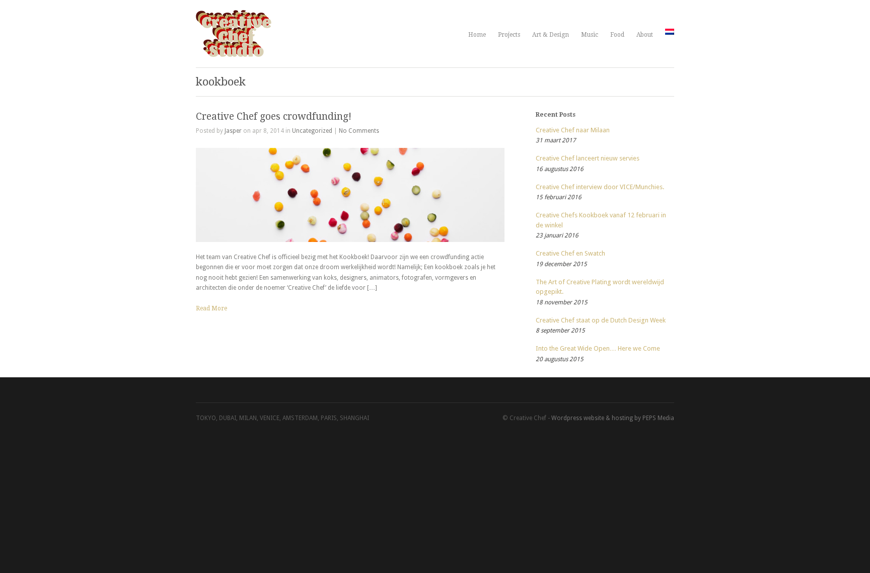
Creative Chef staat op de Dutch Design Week (601, 320)
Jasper (233, 130)
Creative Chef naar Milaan (573, 130)
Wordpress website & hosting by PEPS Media (612, 418)
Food (617, 34)
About (644, 34)
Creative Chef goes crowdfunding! (273, 116)
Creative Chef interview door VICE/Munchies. (600, 187)
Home (477, 34)
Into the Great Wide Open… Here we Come (598, 348)
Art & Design (550, 34)
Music (589, 34)
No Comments (359, 130)
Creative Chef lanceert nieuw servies (587, 158)
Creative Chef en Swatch (570, 253)
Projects (509, 34)
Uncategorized (312, 130)
